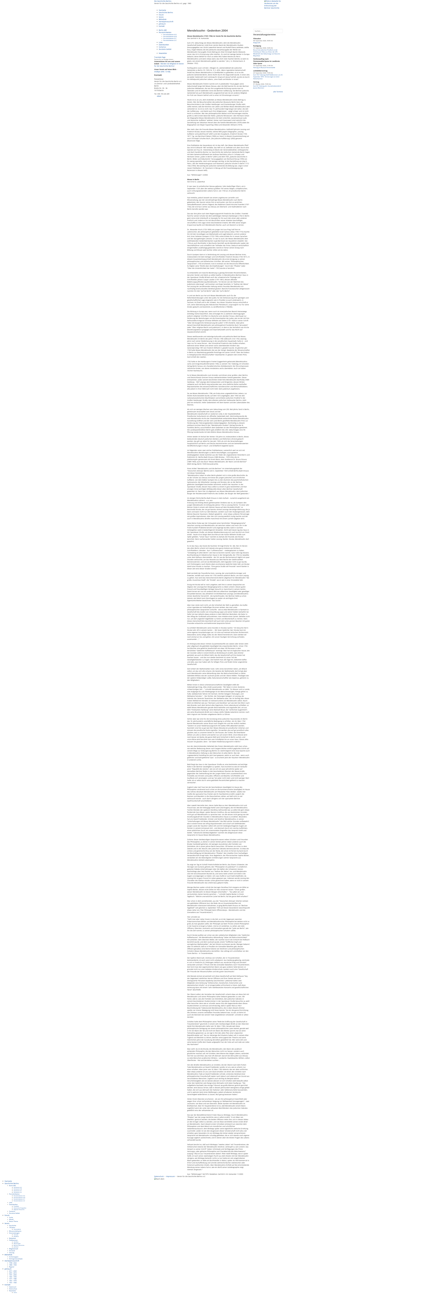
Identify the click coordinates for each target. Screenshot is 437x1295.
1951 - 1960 (13, 1283)
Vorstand (12, 1251)
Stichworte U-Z (18, 1192)
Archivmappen (13, 1257)
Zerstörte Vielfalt (165, 49)
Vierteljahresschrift (166, 21)
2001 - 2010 (13, 1273)
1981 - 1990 (13, 1277)
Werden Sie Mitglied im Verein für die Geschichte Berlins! (169, 65)
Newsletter (163, 53)
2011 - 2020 (13, 1271)
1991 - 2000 (13, 1275)
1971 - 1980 (13, 1279)
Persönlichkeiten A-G (170, 34)
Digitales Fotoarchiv (19, 1209)
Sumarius (162, 47)
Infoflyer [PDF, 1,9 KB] (162, 72)
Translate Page (159, 57)
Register (11, 1267)
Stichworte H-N (18, 1189)
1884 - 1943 (13, 1265)
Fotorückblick (17, 1229)
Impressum (170, 1176)
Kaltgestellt (256, 42)
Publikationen (13, 1240)
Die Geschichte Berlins (162, 1)
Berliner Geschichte (19, 1245)
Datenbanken (164, 45)
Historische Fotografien (20, 1208)
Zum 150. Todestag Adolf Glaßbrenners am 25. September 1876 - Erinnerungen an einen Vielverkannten (268, 77)
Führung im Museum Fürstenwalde (264, 67)
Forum (161, 15)
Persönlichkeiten (165, 32)
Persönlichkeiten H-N (170, 36)
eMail (158, 96)
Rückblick (16, 1236)
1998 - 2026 (13, 1263)
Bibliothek (162, 19)
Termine (16, 1235)
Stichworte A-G (18, 1187)
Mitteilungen (17, 1243)
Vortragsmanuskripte (16, 1259)
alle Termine (278, 92)
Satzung (11, 1252)
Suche (11, 1217)
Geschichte (12, 1225)
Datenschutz (159, 1176)
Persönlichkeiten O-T (169, 38)
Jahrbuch (162, 24)
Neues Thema (13, 1221)
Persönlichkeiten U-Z (169, 40)
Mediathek (12, 1238)
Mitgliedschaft (13, 1249)
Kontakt (162, 26)
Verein (161, 17)
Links (161, 42)
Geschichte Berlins (166, 12)
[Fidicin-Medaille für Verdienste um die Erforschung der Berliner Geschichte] (273, 4)
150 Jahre (12, 1227)
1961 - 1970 (13, 1281)
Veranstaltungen (14, 1233)
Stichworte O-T (18, 1190)
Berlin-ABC (163, 30)
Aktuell (11, 1219)
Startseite (162, 10)
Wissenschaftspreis (15, 1231)
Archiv (15, 1292)
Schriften (16, 1242)
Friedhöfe (16, 1206)
